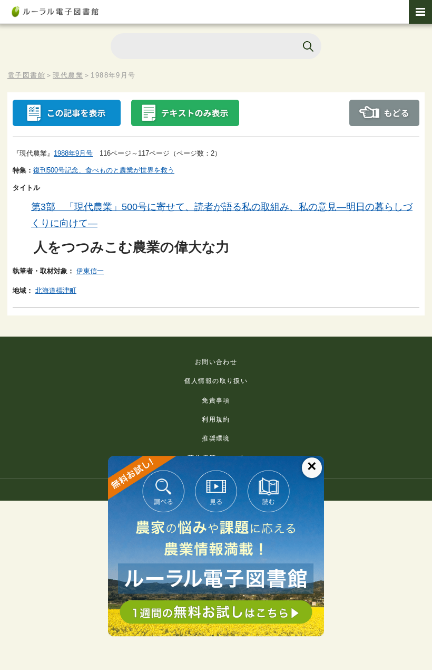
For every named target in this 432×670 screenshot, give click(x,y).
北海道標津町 (55, 290)
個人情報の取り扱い (216, 381)
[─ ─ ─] (420, 12)
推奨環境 (216, 438)
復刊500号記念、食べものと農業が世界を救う (103, 170)
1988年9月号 (73, 153)
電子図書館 (26, 75)
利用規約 (216, 419)
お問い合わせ (216, 362)
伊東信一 (90, 271)
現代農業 (68, 75)
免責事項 (216, 400)
